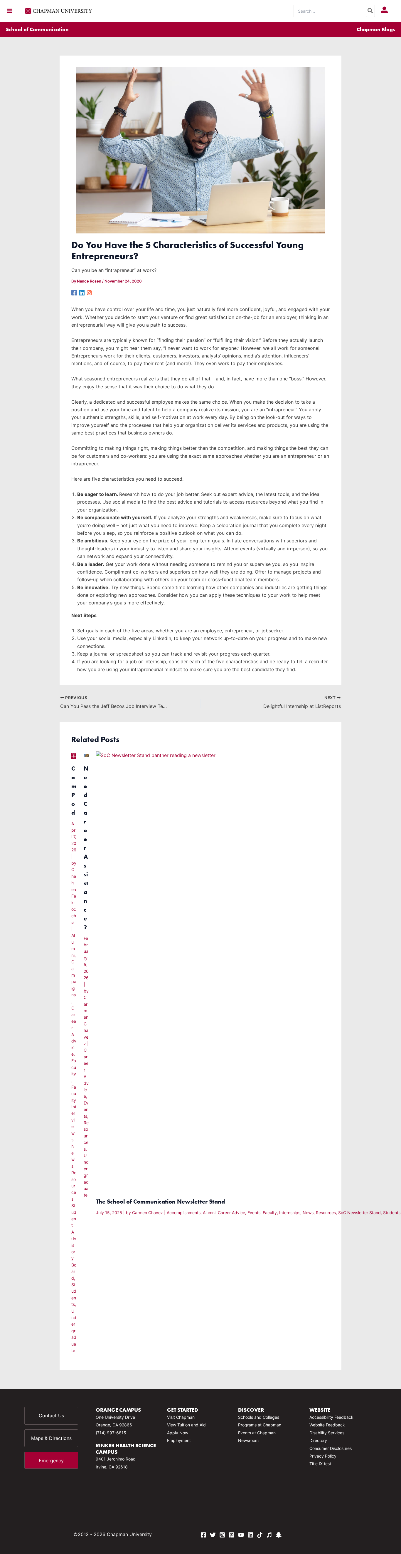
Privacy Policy (322, 1455)
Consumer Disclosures (330, 1448)
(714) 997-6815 (111, 1432)
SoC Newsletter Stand (359, 1212)
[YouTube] (241, 1535)
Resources (73, 1186)
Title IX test (320, 1463)
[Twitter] (213, 1535)
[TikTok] (260, 1535)
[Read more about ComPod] (73, 755)
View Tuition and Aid (186, 1424)
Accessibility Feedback (331, 1417)
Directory (318, 1440)
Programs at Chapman (259, 1424)
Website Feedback (327, 1424)
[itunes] (269, 1535)
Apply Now (177, 1432)
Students (391, 1212)
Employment (179, 1440)
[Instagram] (89, 292)
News (308, 1212)
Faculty (73, 1067)
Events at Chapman (257, 1432)
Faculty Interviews (73, 1113)
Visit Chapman (181, 1417)
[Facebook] (74, 292)
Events (86, 1109)
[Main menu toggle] (9, 11)
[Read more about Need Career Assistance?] (86, 755)
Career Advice (231, 1212)
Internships (289, 1212)
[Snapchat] (279, 1535)
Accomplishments (184, 1212)
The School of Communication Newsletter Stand (160, 1201)
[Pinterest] (232, 1535)
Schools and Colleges (258, 1417)
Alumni (209, 1212)
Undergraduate (73, 1331)
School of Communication (37, 29)
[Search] (370, 11)
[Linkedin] (82, 292)
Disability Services (326, 1432)
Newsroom (248, 1440)
